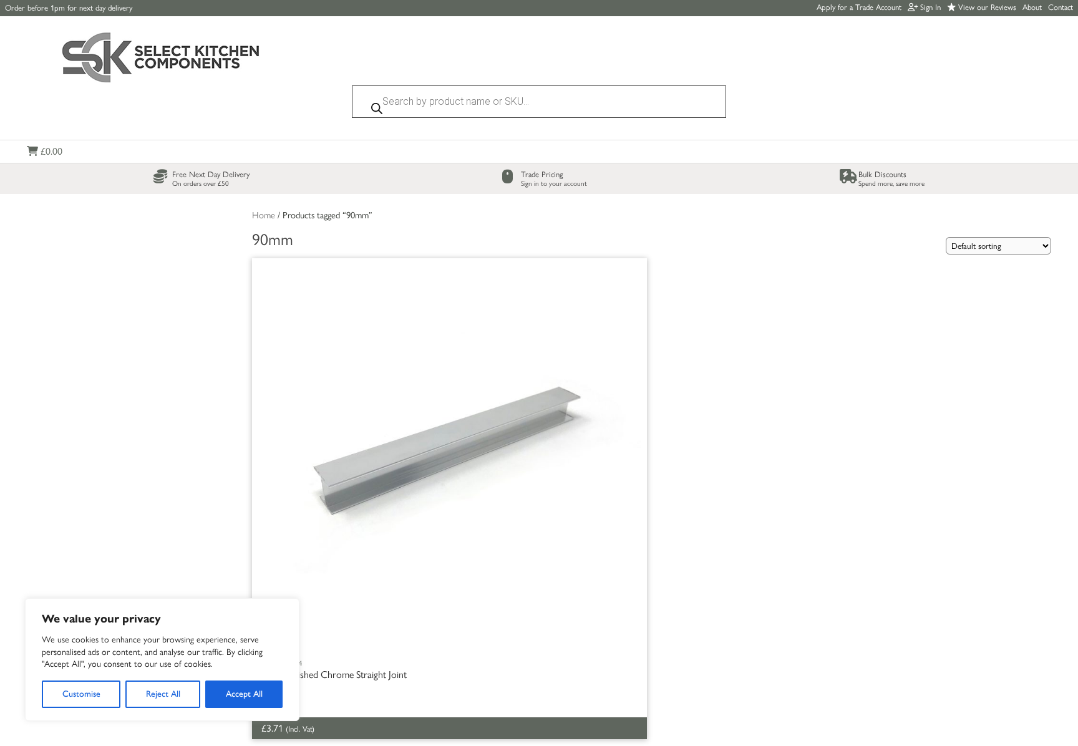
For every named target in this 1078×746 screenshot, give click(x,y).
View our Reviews (986, 7)
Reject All (163, 694)
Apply (859, 7)
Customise (81, 694)
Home (263, 215)
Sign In (929, 7)
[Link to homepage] (161, 58)
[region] (162, 659)
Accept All (244, 694)
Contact (1060, 7)
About (1032, 7)
